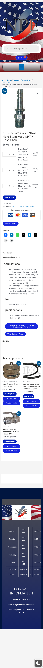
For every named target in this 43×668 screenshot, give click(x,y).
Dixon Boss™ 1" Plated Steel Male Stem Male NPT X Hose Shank (24, 186)
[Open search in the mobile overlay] (21, 48)
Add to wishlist (10, 224)
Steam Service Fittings (27, 206)
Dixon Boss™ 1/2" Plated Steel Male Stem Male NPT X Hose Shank (24, 154)
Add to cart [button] (28, 396)
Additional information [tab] (12, 257)
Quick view (11, 399)
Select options (9, 394)
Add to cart (9, 197)
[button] (21, 67)
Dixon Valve (15, 206)
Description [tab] (7, 253)
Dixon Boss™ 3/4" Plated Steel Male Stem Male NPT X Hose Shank (24, 170)
